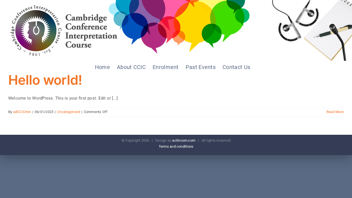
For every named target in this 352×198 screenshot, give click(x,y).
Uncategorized (68, 112)
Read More (335, 112)
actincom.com (183, 140)
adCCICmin (22, 112)
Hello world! (45, 80)
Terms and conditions (176, 146)
